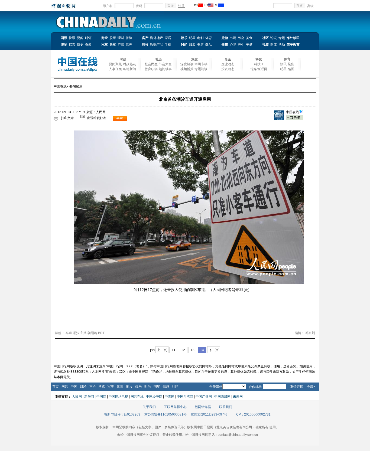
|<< (152, 350)
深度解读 (186, 64)
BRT (101, 333)
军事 (111, 386)
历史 (80, 45)
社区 (265, 38)
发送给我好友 (96, 118)
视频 (265, 45)
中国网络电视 (118, 396)
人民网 (77, 396)
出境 (233, 38)
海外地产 (156, 38)
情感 (166, 386)
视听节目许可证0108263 (122, 414)
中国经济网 (154, 396)
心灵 (233, 45)
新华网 (89, 396)
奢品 (208, 45)
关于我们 (149, 407)
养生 (241, 45)
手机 (168, 45)
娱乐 (184, 38)
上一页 (162, 350)
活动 (281, 45)
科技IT (258, 64)
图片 (129, 386)
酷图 (291, 69)
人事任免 (115, 69)
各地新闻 (129, 69)
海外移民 (293, 38)
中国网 (101, 396)
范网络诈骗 (203, 407)
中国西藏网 (222, 396)
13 (192, 350)
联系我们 (225, 407)
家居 (168, 38)
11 (174, 350)
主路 (83, 333)
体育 (208, 38)
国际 (64, 38)
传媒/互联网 (258, 69)
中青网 (169, 396)
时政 (123, 59)
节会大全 (165, 64)
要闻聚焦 (115, 64)
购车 (112, 45)
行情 (121, 45)
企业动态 (227, 64)
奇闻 (88, 45)
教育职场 (151, 69)
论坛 (273, 38)
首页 (55, 386)
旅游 (225, 38)
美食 (249, 38)
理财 (121, 38)
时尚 (184, 45)
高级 (310, 6)
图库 (273, 45)
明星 (192, 38)
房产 (145, 38)
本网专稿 (200, 64)
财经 (104, 38)
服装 (192, 45)
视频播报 (186, 69)
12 (183, 350)
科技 (145, 45)
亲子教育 (293, 45)
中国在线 (60, 86)
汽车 (104, 45)
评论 (92, 386)
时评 (88, 38)
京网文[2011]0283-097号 (209, 414)
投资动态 (227, 69)
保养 (129, 45)
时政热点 (129, 64)
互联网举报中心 (175, 407)
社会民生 (151, 64)
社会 (158, 59)
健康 (225, 45)
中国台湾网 (185, 396)
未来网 (238, 396)
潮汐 (76, 333)
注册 (181, 6)
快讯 (72, 38)
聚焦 (291, 64)
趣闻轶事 (165, 69)
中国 (74, 386)
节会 (241, 38)
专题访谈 (200, 69)
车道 (69, 333)
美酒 (249, 45)
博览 (64, 45)
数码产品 (156, 45)
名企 (228, 59)
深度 (194, 59)
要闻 (80, 38)
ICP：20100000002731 (253, 414)
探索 (72, 45)
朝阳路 (92, 333)
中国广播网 (204, 396)
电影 (200, 38)
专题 (281, 38)
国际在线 (137, 396)
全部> (311, 386)
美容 (200, 45)
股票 (112, 38)
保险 (129, 38)
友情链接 (296, 386)
